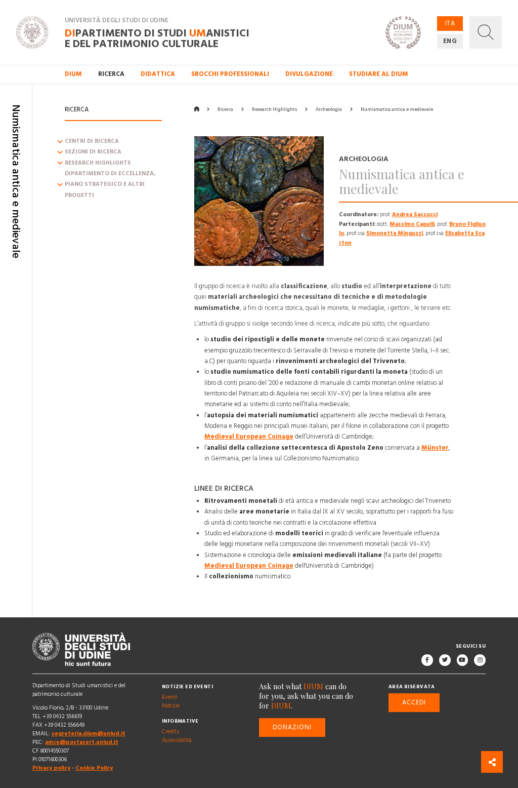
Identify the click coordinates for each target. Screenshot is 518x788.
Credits (170, 732)
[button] (485, 32)
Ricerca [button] (111, 73)
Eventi (170, 698)
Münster (435, 447)
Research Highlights (98, 163)
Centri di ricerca (92, 141)
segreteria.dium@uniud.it (88, 734)
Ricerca (225, 109)
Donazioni (292, 727)
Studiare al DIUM (378, 73)
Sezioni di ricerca (93, 152)
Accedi (414, 702)
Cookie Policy (94, 768)
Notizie (171, 706)
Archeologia (329, 109)
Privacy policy (51, 768)
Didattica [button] (158, 73)
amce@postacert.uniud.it (81, 742)
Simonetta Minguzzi (394, 233)
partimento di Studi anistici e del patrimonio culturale (157, 38)
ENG (450, 41)
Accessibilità (177, 741)
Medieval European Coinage (248, 436)
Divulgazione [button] (309, 73)
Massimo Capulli (412, 224)
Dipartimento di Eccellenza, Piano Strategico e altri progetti (110, 185)
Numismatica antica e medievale (397, 109)
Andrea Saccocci (415, 215)
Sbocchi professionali (230, 73)
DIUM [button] (73, 73)
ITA (450, 23)
